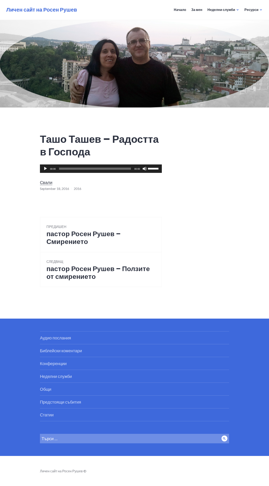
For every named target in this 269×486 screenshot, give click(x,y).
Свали (46, 182)
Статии (47, 414)
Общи (45, 389)
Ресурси (251, 10)
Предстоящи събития (60, 401)
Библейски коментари (61, 350)
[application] (101, 168)
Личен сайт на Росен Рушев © (63, 471)
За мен (196, 10)
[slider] (154, 168)
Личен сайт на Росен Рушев (41, 9)
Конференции (53, 363)
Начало (180, 10)
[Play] (45, 169)
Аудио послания (55, 337)
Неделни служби (221, 10)
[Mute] (144, 169)
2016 (77, 189)
